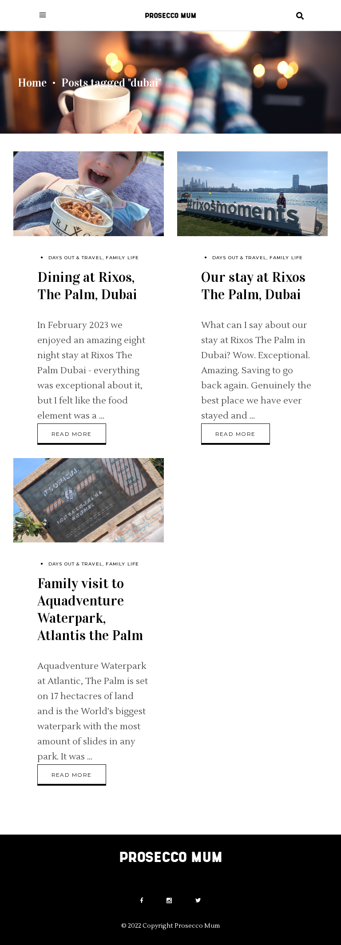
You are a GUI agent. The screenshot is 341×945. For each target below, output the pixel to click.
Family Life (122, 258)
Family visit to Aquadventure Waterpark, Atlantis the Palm (90, 609)
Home (32, 83)
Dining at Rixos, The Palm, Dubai (87, 286)
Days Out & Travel (75, 258)
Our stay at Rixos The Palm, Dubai (253, 286)
